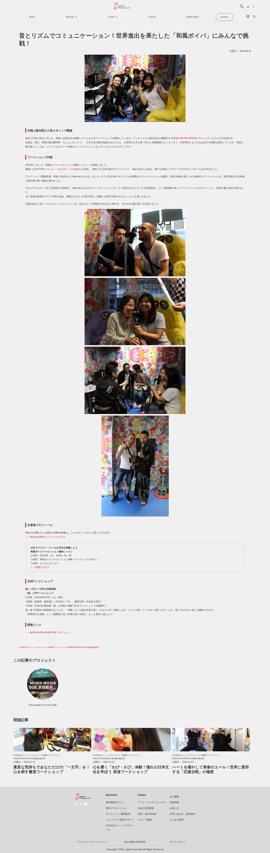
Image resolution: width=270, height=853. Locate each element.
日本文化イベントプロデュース (33, 647)
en (253, 7)
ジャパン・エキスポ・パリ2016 (61, 169)
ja (248, 7)
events (152, 17)
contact (224, 17)
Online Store (192, 17)
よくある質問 (177, 819)
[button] (71, 17)
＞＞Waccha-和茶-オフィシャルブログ (45, 537)
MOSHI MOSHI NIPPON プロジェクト (191, 138)
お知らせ (174, 808)
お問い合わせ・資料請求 (182, 814)
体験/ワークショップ (57, 647)
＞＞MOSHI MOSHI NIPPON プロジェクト (48, 632)
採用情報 (174, 802)
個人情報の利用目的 (134, 842)
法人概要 (174, 796)
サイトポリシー (178, 842)
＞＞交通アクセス (39, 567)
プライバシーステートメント (92, 842)
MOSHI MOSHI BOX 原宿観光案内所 (83, 647)
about (32, 17)
